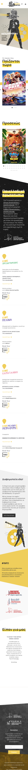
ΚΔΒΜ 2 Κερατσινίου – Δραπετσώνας (11, 210)
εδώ (18, 657)
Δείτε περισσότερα (9, 515)
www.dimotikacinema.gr (8, 574)
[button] (12, 107)
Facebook (11, 576)
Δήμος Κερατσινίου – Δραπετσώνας (11, 203)
